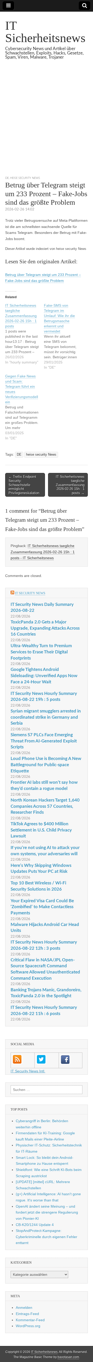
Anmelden (24, 1307)
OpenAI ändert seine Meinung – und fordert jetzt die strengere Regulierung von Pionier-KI (47, 1212)
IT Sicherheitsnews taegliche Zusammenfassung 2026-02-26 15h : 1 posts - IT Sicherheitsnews (43, 552)
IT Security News (30, 593)
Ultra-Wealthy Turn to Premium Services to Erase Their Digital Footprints (41, 652)
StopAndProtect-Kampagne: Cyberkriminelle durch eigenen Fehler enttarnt (46, 1237)
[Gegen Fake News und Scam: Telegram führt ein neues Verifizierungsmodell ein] (24, 407)
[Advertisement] (46, 124)
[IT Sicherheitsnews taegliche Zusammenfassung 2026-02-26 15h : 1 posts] (24, 334)
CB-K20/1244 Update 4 (35, 1225)
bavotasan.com (68, 1357)
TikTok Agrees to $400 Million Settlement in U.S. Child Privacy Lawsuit (41, 830)
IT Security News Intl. (28, 1071)
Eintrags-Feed (27, 1314)
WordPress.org (28, 1326)
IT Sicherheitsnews (45, 32)
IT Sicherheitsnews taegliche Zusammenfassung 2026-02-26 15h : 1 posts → (70, 485)
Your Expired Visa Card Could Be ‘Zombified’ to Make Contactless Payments (42, 907)
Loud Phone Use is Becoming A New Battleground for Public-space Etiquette (46, 764)
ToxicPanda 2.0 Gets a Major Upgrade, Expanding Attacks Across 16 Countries (45, 628)
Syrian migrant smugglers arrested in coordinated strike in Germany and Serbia (46, 717)
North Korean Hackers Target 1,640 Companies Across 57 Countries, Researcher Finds (45, 806)
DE (7, 178)
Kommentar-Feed (30, 1320)
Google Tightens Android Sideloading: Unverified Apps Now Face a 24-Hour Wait (44, 675)
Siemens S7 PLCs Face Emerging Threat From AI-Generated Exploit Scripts (44, 741)
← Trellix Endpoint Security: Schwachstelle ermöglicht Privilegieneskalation (24, 485)
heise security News (25, 178)
